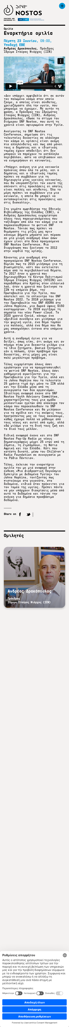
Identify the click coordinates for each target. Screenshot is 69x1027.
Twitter (28, 514)
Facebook (20, 514)
